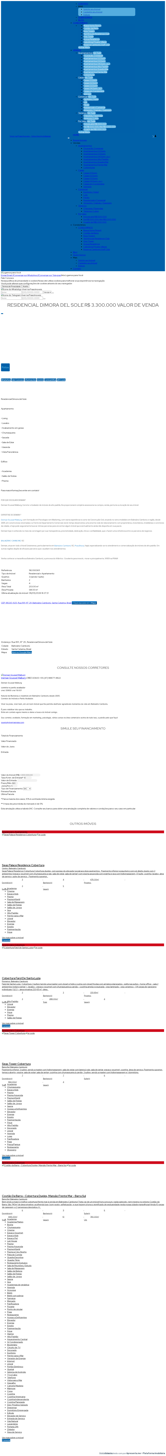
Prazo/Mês (6, 783)
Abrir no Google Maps (22, 652)
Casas (81, 77)
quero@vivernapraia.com (12, 722)
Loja (85, 102)
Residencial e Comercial (94, 107)
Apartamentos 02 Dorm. (94, 58)
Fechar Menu (84, 47)
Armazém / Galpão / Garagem (97, 110)
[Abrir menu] (68, 137)
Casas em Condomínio (93, 91)
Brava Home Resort (92, 25)
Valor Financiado (8, 741)
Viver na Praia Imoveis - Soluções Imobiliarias (30, 136)
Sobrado (87, 93)
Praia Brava (79, 545)
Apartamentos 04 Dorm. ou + (96, 63)
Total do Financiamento (12, 735)
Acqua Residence (91, 39)
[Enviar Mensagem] (44, 298)
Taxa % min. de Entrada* (12, 777)
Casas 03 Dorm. (90, 85)
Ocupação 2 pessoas (93, 55)
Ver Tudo (97, 52)
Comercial (82, 96)
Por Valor (82, 121)
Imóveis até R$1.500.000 (95, 123)
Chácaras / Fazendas (93, 115)
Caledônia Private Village (95, 42)
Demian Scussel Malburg (11, 520)
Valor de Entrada (9, 780)
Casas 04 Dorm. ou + (92, 88)
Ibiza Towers (89, 31)
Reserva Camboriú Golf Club (96, 44)
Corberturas (89, 74)
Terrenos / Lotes (91, 118)
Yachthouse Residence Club (96, 33)
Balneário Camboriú (62, 545)
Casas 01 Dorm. (90, 80)
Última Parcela (7, 794)
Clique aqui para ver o (84, 603)
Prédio (86, 104)
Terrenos (82, 113)
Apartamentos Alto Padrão (96, 66)
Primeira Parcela (8, 791)
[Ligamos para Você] (11, 272)
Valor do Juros (7, 746)
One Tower (88, 36)
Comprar (6, 940)
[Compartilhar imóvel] (2, 313)
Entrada (4, 752)
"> (153, 136)
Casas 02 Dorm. (90, 83)
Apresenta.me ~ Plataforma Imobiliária (145, 1453)
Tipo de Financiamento (12, 788)
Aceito (25, 286)
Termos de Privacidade (11, 286)
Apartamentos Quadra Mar (95, 69)
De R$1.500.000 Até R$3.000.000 (99, 126)
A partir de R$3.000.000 (94, 129)
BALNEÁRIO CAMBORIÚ (11, 541)
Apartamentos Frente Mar (95, 72)
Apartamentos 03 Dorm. (94, 61)
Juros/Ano (6, 785)
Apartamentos (85, 52)
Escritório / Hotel (91, 99)
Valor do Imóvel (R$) (10, 775)
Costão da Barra (91, 28)
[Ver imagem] (83, 315)
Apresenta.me (102, 1453)
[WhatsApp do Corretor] (13, 675)
